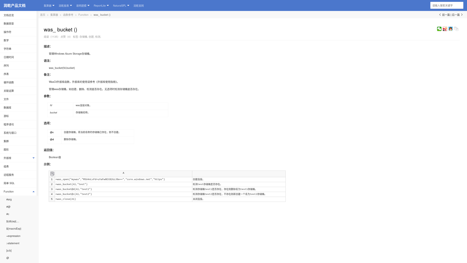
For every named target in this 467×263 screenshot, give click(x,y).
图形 (6, 149)
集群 (6, 141)
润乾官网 (139, 5)
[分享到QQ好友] (450, 29)
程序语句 (9, 124)
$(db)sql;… (12, 221)
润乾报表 (64, 5)
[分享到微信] (439, 29)
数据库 (7, 107)
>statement (12, 243)
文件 (6, 99)
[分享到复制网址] (456, 29)
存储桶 (83, 36)
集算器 (47, 5)
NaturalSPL (119, 5)
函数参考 (68, 14)
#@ (8, 206)
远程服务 (9, 174)
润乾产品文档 (15, 5)
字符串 (7, 48)
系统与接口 (10, 132)
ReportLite (100, 5)
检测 (97, 36)
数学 (6, 40)
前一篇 (444, 14)
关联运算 (9, 90)
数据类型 (9, 23)
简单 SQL (9, 183)
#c (7, 214)
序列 (6, 65)
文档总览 (9, 15)
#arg (9, 199)
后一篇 (457, 14)
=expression (13, 236)
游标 (6, 116)
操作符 (7, 32)
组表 (6, 166)
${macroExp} (13, 228)
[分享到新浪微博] (445, 29)
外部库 (7, 158)
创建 (91, 36)
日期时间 (9, 57)
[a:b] (8, 250)
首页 (42, 14)
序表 (6, 74)
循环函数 (9, 82)
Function (9, 191)
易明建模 (81, 5)
